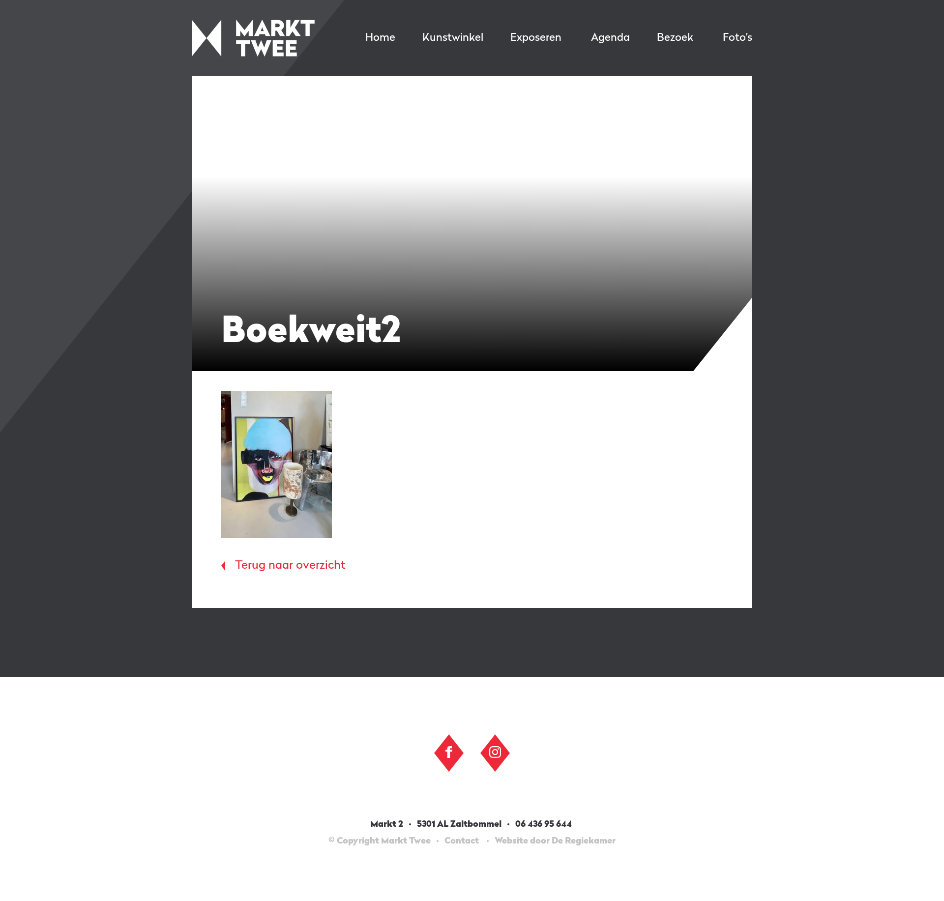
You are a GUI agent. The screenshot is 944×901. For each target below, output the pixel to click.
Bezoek (675, 37)
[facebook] (449, 752)
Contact (461, 841)
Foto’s (737, 37)
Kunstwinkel (452, 37)
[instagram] (495, 752)
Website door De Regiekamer (555, 841)
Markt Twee (253, 38)
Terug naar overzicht (290, 566)
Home (380, 37)
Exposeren (535, 37)
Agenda (610, 37)
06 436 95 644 (544, 824)
